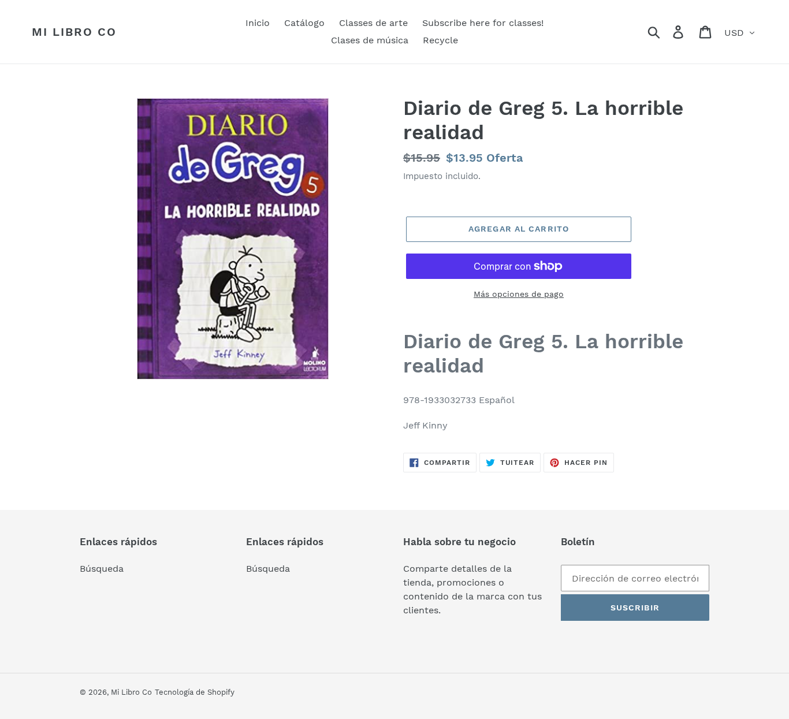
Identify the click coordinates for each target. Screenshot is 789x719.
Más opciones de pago (519, 294)
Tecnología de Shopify (195, 692)
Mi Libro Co (74, 32)
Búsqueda (102, 568)
